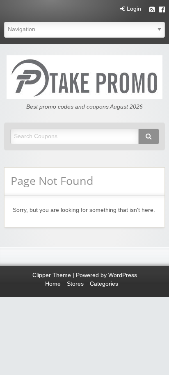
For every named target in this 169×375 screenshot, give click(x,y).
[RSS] (152, 10)
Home (53, 284)
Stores (75, 284)
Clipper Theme (51, 275)
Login (133, 9)
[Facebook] (162, 10)
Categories (104, 284)
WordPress (122, 275)
